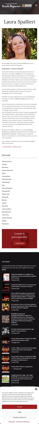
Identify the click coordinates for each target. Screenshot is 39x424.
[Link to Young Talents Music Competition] (5, 368)
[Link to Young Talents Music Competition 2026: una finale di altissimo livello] (5, 340)
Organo (4, 203)
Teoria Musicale (6, 179)
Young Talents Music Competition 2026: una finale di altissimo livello (23, 340)
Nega (19, 412)
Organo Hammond (7, 170)
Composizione (6, 176)
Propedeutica (6, 191)
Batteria (4, 200)
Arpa (3, 185)
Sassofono (5, 206)
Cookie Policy (11, 421)
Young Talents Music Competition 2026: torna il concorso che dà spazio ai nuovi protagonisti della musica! (23, 359)
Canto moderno (6, 209)
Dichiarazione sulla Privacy (23, 421)
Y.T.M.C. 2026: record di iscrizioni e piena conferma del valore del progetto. (23, 350)
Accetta (19, 407)
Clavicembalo (6, 182)
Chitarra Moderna (7, 188)
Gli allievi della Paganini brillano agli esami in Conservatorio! (22, 331)
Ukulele (4, 221)
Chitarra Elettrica (7, 218)
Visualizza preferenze (19, 417)
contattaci (20, 243)
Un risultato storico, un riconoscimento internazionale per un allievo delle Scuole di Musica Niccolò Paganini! (24, 307)
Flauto (4, 173)
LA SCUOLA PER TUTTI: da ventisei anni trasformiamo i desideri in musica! (23, 286)
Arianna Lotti (17, 147)
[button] (36, 389)
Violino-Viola (5, 194)
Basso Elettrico (6, 212)
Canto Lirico (5, 215)
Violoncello (5, 197)
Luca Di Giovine (7, 147)
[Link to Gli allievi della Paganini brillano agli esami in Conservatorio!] (5, 331)
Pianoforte (5, 167)
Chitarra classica (7, 161)
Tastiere (4, 164)
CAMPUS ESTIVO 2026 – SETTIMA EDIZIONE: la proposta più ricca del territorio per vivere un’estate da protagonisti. (22, 378)
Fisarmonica (5, 224)
